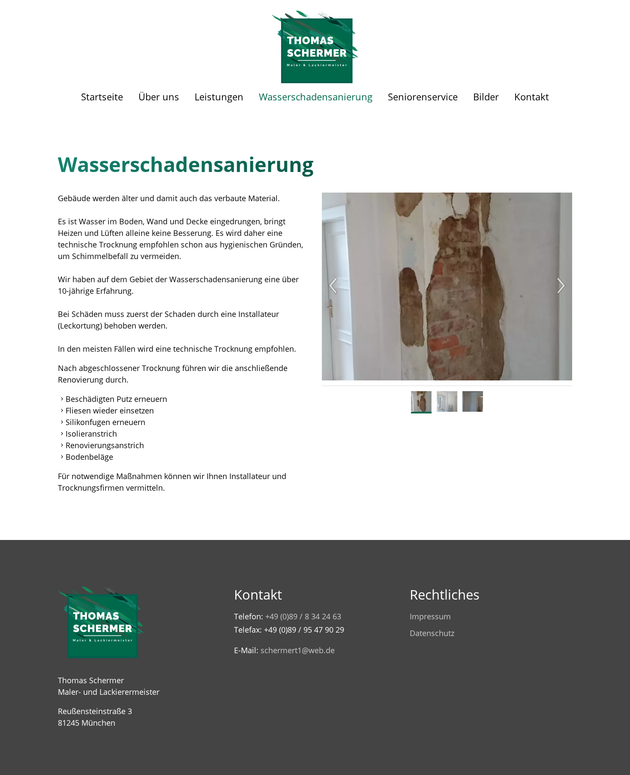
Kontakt (531, 96)
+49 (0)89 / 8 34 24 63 (303, 616)
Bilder (486, 96)
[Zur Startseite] (315, 41)
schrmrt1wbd (295, 650)
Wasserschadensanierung (315, 96)
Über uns (158, 96)
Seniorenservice (423, 96)
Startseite (102, 96)
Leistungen (219, 96)
